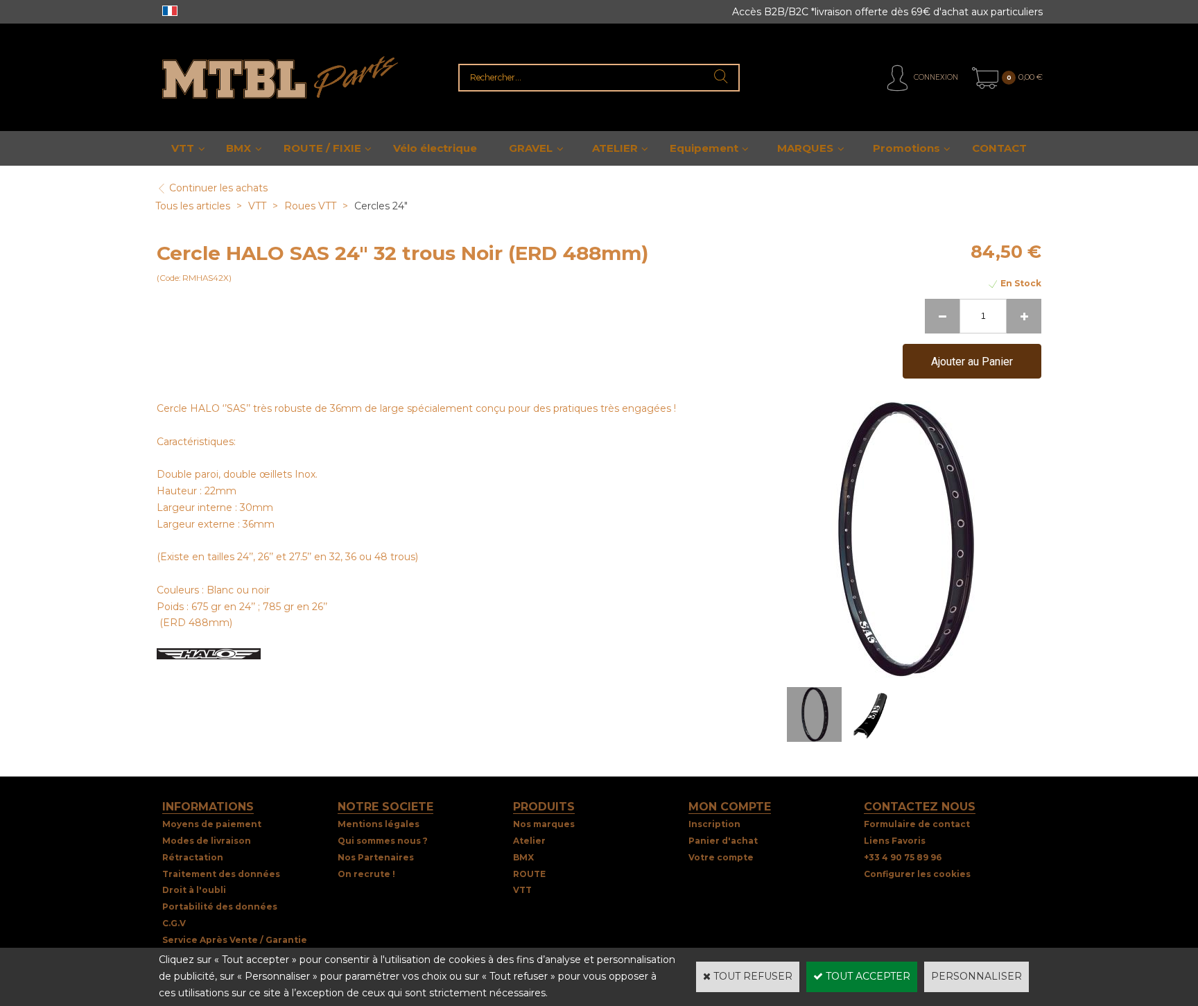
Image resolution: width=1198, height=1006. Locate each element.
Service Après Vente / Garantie (234, 940)
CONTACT (999, 148)
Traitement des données (221, 874)
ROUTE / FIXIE (322, 148)
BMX (238, 148)
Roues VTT (310, 206)
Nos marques (544, 824)
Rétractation (192, 857)
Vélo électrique (435, 148)
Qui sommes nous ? (383, 840)
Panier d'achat (723, 840)
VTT (182, 148)
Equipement (704, 148)
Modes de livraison (206, 840)
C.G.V (174, 923)
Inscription (714, 824)
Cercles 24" (381, 206)
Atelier (529, 840)
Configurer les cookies (917, 874)
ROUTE (529, 874)
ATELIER (615, 148)
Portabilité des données (219, 906)
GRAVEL (531, 148)
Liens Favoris (895, 840)
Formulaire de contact (917, 824)
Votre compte (721, 857)
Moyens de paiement (211, 824)
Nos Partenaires (376, 857)
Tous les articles (192, 206)
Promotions (906, 148)
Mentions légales (378, 824)
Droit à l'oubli (194, 890)
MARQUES (805, 148)
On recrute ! (366, 874)
